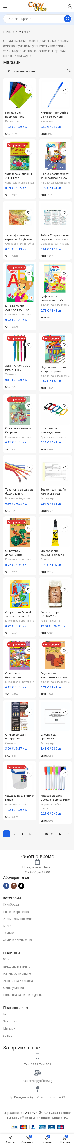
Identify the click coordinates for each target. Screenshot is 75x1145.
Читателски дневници (19, 182)
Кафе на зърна (50, 620)
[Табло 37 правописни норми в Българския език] (55, 217)
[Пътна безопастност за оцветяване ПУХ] (55, 156)
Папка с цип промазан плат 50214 (15, 116)
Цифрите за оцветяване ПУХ (52, 298)
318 (45, 834)
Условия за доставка (18, 981)
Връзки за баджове (18, 498)
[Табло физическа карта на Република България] (19, 217)
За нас (7, 1035)
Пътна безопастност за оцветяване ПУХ (54, 175)
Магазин (9, 1028)
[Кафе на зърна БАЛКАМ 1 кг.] (55, 594)
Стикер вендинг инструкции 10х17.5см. (15, 738)
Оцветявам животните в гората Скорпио (54, 677)
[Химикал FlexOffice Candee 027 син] (55, 94)
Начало (8, 31)
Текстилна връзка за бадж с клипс (19, 491)
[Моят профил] (70, 6)
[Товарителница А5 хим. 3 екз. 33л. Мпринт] (55, 471)
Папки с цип (13, 121)
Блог (6, 1014)
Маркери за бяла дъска (51, 806)
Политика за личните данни (22, 995)
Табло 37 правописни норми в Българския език (55, 239)
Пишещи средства (16, 912)
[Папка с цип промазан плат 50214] (19, 94)
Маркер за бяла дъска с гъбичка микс (55, 797)
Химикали (47, 121)
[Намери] (67, 18)
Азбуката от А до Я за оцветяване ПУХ (18, 614)
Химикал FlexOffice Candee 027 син (54, 114)
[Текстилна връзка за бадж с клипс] (19, 471)
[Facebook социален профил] (6, 886)
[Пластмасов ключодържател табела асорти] (55, 410)
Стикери (10, 743)
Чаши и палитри (15, 804)
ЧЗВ (6, 959)
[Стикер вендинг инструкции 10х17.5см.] (19, 716)
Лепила (45, 559)
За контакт (11, 1021)
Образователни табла (19, 243)
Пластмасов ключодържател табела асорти (51, 432)
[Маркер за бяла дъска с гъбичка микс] (55, 777)
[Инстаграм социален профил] (14, 886)
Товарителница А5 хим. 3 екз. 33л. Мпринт (53, 493)
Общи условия (13, 988)
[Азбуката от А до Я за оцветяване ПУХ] (19, 594)
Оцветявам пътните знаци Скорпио (54, 369)
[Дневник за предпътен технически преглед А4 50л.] (55, 716)
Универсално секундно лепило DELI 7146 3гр (52, 554)
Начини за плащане (17, 974)
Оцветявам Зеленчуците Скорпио (14, 554)
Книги (7, 926)
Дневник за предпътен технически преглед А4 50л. (54, 740)
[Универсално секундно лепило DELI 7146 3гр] (55, 532)
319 (52, 834)
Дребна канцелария (54, 437)
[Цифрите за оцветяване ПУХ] (55, 278)
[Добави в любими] (28, 90)
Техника (9, 933)
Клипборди (11, 904)
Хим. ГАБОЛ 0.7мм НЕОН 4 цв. (18, 367)
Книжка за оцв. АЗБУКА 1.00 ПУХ (17, 307)
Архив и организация (18, 940)
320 (60, 834)
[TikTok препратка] (21, 886)
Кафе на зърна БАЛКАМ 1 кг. (51, 614)
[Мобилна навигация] (5, 6)
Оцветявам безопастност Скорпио (14, 677)
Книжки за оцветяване (55, 182)
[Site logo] (37, 6)
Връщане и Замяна (16, 966)
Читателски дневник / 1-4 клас (18, 175)
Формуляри (48, 498)
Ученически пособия (17, 919)
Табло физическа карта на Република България (18, 239)
